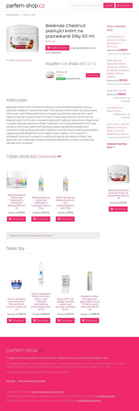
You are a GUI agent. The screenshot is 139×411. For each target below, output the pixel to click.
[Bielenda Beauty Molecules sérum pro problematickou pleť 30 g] (65, 183)
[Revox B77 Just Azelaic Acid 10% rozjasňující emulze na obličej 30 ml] (65, 284)
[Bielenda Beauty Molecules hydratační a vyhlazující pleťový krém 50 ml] (17, 180)
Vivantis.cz (111, 84)
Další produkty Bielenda (20, 60)
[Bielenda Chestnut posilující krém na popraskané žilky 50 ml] (118, 175)
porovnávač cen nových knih (47, 392)
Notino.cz (112, 54)
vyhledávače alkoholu (89, 400)
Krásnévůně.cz (119, 114)
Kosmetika (12, 14)
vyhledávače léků (105, 396)
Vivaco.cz (112, 137)
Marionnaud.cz (119, 98)
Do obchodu (93, 75)
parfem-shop (25, 5)
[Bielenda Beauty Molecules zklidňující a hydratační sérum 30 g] (41, 183)
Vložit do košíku (59, 47)
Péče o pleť (29, 14)
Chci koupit (17, 219)
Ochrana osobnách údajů (31, 381)
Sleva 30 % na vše (116, 90)
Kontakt (10, 381)
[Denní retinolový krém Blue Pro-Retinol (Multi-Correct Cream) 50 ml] (17, 284)
